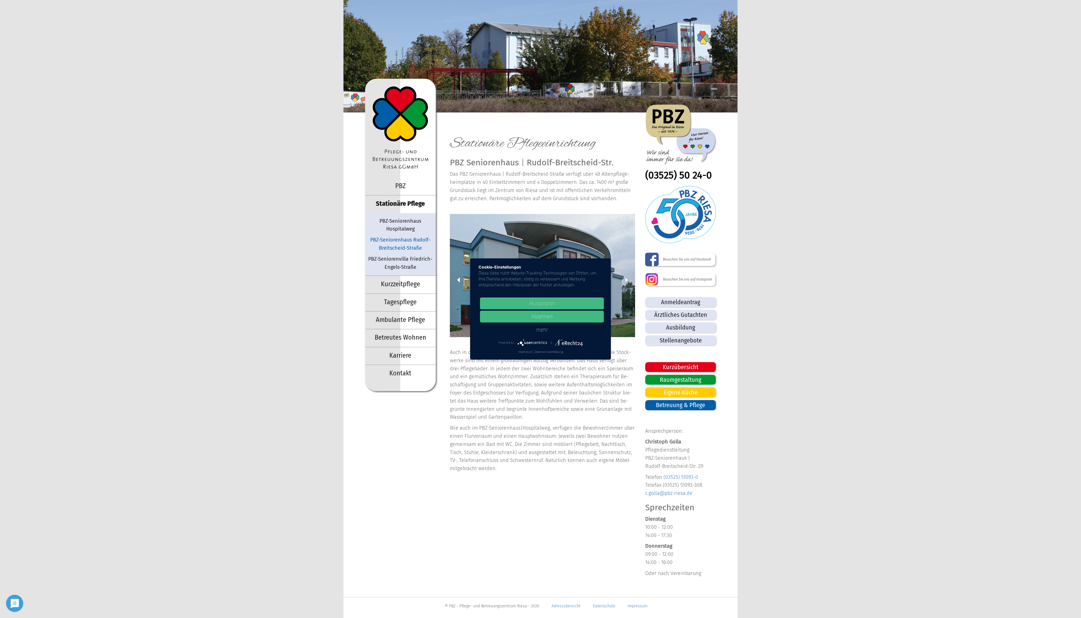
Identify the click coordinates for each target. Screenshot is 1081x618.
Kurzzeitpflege (400, 284)
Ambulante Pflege (400, 320)
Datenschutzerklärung (549, 351)
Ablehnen (542, 316)
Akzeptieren (542, 303)
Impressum (637, 606)
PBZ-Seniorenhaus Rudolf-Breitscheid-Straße (400, 244)
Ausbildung (680, 327)
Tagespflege (400, 302)
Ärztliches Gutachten (680, 315)
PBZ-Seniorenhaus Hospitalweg (400, 225)
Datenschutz (604, 606)
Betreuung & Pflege (680, 405)
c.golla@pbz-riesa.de (669, 493)
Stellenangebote (681, 340)
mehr (542, 330)
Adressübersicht (565, 606)
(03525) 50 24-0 (678, 175)
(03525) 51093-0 (681, 477)
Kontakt (400, 373)
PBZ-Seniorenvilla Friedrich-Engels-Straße (400, 263)
